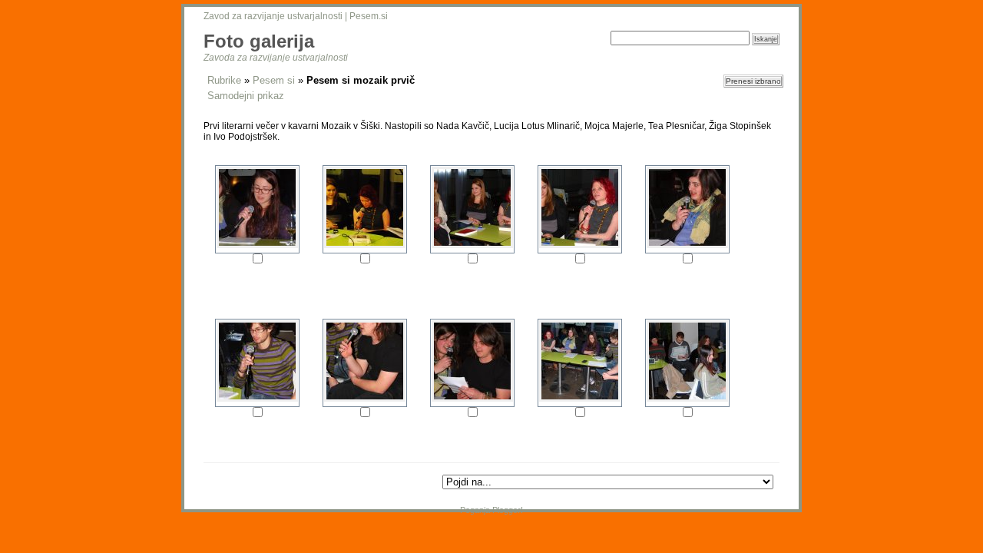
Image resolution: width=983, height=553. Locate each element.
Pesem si (274, 80)
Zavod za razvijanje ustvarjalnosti (273, 16)
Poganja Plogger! (491, 510)
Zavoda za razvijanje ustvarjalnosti (276, 57)
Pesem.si (368, 16)
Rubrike (224, 80)
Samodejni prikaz (245, 95)
